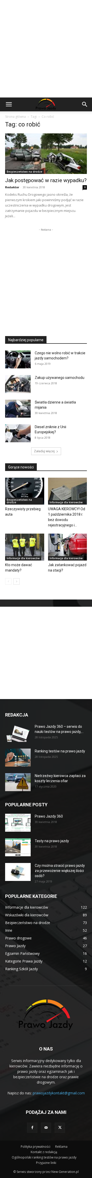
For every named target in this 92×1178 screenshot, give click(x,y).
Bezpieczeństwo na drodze (24, 171)
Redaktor (12, 187)
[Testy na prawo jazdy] (18, 847)
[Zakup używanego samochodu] (18, 384)
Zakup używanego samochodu (59, 378)
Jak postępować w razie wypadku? (46, 180)
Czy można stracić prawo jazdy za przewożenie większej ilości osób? (60, 870)
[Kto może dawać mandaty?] (24, 547)
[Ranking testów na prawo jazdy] (18, 758)
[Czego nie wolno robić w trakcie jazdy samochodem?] (18, 359)
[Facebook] (32, 1128)
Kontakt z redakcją (44, 1152)
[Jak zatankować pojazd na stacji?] (67, 547)
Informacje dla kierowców (66, 502)
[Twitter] (60, 1128)
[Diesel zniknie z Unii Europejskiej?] (18, 433)
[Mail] (46, 1128)
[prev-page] (8, 581)
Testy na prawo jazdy (52, 841)
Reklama (61, 1146)
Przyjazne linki (46, 1163)
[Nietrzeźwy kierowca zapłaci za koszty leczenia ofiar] (18, 782)
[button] (9, 104)
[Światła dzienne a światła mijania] (18, 409)
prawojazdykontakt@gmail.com (59, 1093)
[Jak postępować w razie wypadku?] (46, 153)
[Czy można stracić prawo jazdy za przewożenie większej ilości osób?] (18, 872)
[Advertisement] (46, 49)
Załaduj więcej (44, 451)
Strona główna (15, 116)
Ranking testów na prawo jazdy (60, 751)
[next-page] (16, 581)
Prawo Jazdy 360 (49, 816)
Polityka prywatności (35, 1146)
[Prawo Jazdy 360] (18, 823)
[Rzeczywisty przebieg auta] (24, 491)
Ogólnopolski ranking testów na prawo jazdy (44, 1157)
